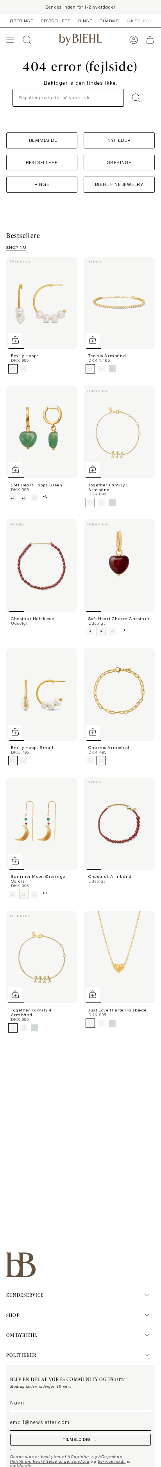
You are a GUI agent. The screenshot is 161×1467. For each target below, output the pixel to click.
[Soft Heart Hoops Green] (41, 432)
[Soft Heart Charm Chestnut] (119, 565)
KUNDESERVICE (25, 1295)
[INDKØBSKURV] (150, 40)
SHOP (13, 1315)
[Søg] (135, 98)
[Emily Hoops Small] (41, 694)
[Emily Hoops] (41, 303)
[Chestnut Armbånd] (119, 823)
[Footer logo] (21, 1265)
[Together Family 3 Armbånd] (119, 432)
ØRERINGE (21, 20)
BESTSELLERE (55, 20)
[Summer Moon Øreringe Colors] (41, 823)
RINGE (85, 20)
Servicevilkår (112, 1461)
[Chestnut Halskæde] (41, 565)
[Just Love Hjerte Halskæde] (119, 957)
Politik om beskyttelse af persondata (49, 1461)
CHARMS (109, 20)
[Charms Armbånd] (119, 694)
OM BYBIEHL (21, 1335)
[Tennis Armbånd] (119, 303)
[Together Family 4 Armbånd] (41, 957)
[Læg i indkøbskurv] (15, 340)
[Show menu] (10, 40)
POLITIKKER (21, 1355)
